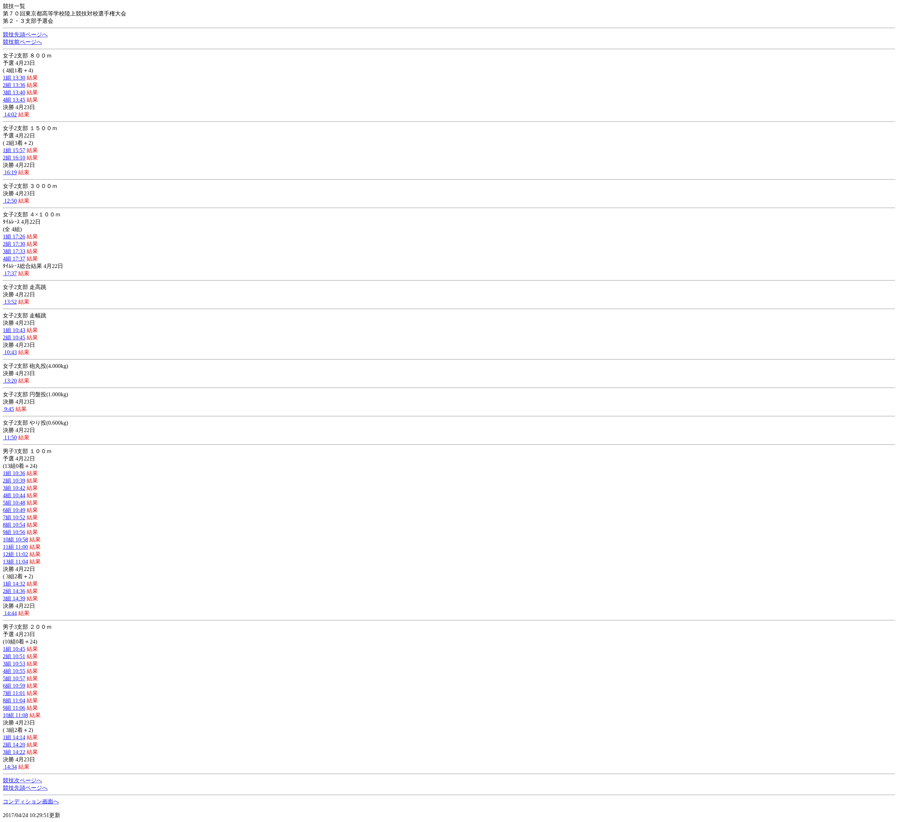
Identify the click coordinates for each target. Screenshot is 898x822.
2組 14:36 (14, 591)
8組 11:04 (14, 700)
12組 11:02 (15, 554)
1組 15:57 (14, 150)
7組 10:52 (14, 517)
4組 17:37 (14, 259)
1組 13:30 (14, 78)
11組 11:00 (15, 547)
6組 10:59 (14, 686)
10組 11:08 (15, 715)
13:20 (10, 381)
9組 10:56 (14, 532)
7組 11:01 (14, 693)
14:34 (10, 767)
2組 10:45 (14, 338)
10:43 (10, 352)
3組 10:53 (14, 664)
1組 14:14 (14, 737)
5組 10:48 (14, 503)
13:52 (10, 302)
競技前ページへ (22, 42)
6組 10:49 (14, 510)
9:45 (8, 409)
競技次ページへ (22, 780)
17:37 (10, 273)
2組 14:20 (14, 745)
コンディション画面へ (31, 801)
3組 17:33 (14, 251)
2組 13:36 (14, 85)
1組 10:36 (14, 473)
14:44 (10, 613)
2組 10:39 (14, 481)
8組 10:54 (14, 525)
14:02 (10, 114)
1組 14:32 (14, 584)
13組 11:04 (15, 562)
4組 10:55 (14, 671)
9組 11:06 (14, 708)
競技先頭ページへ (25, 35)
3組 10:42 (14, 488)
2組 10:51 (14, 656)
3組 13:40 (14, 92)
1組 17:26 (14, 237)
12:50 (10, 201)
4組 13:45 (14, 100)
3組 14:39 (14, 598)
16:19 (10, 172)
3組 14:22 (14, 752)
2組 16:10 (14, 158)
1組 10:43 (14, 330)
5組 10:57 (14, 678)
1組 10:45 (14, 649)
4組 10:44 (14, 495)
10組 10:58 (15, 540)
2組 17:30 (14, 244)
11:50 (10, 437)
